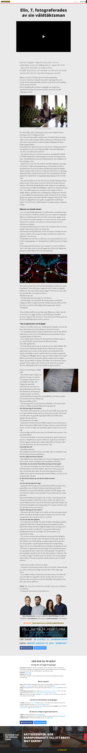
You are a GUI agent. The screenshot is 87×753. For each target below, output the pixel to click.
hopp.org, (54, 687)
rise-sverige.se (28, 686)
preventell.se (28, 672)
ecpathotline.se (23, 707)
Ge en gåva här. (61, 716)
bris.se (42, 694)
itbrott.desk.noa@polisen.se (42, 704)
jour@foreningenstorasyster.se (49, 691)
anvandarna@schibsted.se (54, 623)
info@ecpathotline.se (36, 707)
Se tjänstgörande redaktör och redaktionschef (31, 750)
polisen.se (32, 703)
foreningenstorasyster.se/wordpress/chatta (45, 692)
